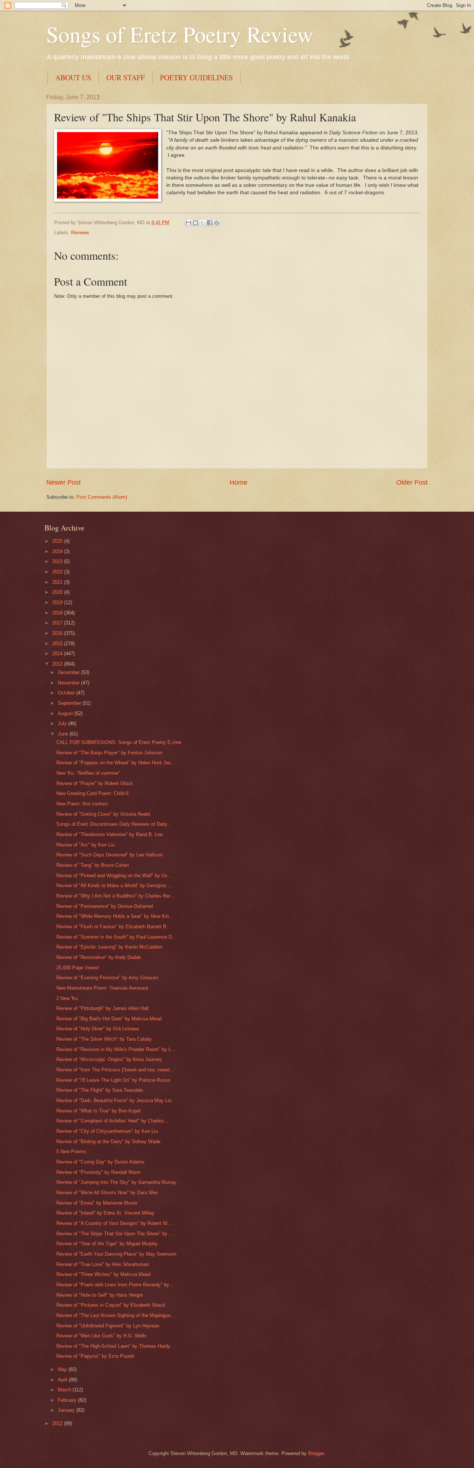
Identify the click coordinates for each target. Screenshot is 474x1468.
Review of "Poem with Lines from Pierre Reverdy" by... (114, 1284)
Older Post (412, 482)
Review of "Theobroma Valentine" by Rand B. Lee (109, 834)
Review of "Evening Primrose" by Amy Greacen (107, 977)
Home (238, 482)
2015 (58, 643)
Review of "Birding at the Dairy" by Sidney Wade (108, 1141)
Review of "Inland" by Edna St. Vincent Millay (105, 1213)
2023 (58, 561)
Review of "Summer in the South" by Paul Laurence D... (116, 937)
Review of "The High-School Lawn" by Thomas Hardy (113, 1346)
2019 (58, 602)
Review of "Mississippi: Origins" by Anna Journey (109, 1059)
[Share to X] (202, 222)
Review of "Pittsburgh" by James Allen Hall (102, 1008)
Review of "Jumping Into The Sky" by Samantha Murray (116, 1182)
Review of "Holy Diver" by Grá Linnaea (97, 1028)
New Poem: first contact (82, 804)
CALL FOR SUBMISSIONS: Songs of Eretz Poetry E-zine (118, 742)
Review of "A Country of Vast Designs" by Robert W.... (114, 1223)
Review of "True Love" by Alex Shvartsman (102, 1264)
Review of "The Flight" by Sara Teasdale (99, 1090)
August (66, 713)
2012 (58, 1423)
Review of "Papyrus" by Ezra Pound (95, 1356)
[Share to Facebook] (209, 222)
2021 (58, 582)
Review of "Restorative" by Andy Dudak (98, 957)
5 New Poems (71, 1151)
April (63, 1380)
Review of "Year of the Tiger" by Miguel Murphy (107, 1243)
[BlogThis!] (195, 222)
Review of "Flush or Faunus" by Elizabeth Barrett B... (113, 926)
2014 (58, 653)
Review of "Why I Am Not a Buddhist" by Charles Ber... (115, 896)
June (64, 734)
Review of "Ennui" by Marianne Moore (96, 1203)
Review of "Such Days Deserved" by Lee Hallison (109, 855)
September (70, 703)
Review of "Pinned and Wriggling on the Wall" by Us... (114, 875)
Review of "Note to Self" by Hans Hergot (99, 1295)
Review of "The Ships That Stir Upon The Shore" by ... (114, 1233)
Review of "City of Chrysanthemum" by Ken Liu (107, 1131)
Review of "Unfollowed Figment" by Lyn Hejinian (107, 1326)
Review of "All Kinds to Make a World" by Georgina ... (114, 885)
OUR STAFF (125, 78)
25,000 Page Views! (77, 967)
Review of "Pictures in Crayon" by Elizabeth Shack (111, 1305)
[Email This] (188, 222)
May (63, 1369)
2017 (58, 623)
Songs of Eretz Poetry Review (179, 34)
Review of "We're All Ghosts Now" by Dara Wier (107, 1192)
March (65, 1390)
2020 (58, 592)
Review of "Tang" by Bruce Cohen (92, 865)
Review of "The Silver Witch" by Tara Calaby (104, 1039)
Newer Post (63, 482)
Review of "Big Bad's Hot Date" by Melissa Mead (108, 1018)
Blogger (316, 1453)
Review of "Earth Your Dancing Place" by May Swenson (116, 1254)
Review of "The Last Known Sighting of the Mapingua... (115, 1315)
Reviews (80, 232)
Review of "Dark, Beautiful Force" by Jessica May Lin (113, 1100)
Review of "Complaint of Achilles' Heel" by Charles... (112, 1121)
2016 (58, 633)
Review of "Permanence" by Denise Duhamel (104, 906)
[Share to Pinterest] (216, 222)
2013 (58, 664)
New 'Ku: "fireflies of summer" (88, 773)
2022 (58, 572)
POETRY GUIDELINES (196, 78)
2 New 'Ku (67, 998)
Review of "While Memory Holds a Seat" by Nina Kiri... (114, 916)
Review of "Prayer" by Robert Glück (94, 783)
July (63, 723)
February (68, 1400)
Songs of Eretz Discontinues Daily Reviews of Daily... (113, 824)
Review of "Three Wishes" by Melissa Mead (103, 1274)
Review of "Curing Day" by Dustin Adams (100, 1162)
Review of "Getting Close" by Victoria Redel (103, 814)
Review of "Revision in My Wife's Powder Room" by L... (116, 1049)
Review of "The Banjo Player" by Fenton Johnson (109, 752)
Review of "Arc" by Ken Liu (85, 845)
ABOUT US (73, 78)
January (67, 1410)
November (69, 683)
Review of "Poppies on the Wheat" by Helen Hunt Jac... (116, 762)
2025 (58, 541)
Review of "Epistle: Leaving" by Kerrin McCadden (109, 947)
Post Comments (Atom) (101, 497)
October (67, 693)
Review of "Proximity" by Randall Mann (98, 1172)
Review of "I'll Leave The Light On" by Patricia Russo (113, 1080)
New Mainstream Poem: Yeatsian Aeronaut (102, 988)
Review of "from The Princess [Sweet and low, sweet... (115, 1070)
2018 (58, 613)
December (69, 672)
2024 (58, 551)
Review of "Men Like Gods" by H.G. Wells (101, 1336)
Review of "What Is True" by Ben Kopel (98, 1111)
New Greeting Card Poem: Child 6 (92, 793)
